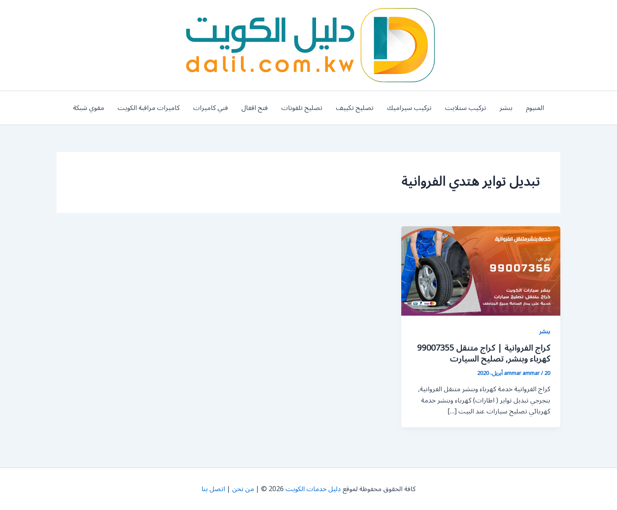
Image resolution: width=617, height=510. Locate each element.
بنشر (505, 108)
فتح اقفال (254, 108)
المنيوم (535, 108)
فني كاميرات (210, 108)
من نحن (243, 489)
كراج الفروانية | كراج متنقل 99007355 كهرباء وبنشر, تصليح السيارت (483, 353)
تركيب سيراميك (409, 108)
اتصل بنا (213, 489)
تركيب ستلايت (465, 108)
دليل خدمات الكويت (313, 489)
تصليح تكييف (355, 108)
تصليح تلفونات (301, 108)
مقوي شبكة (88, 108)
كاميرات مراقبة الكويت (149, 108)
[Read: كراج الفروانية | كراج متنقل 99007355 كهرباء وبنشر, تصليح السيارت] (480, 271)
